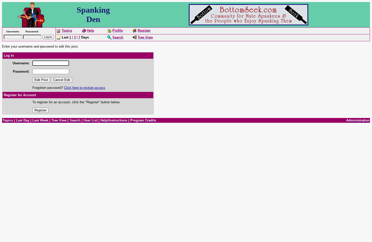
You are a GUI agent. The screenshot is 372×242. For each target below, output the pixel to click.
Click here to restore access (84, 88)
